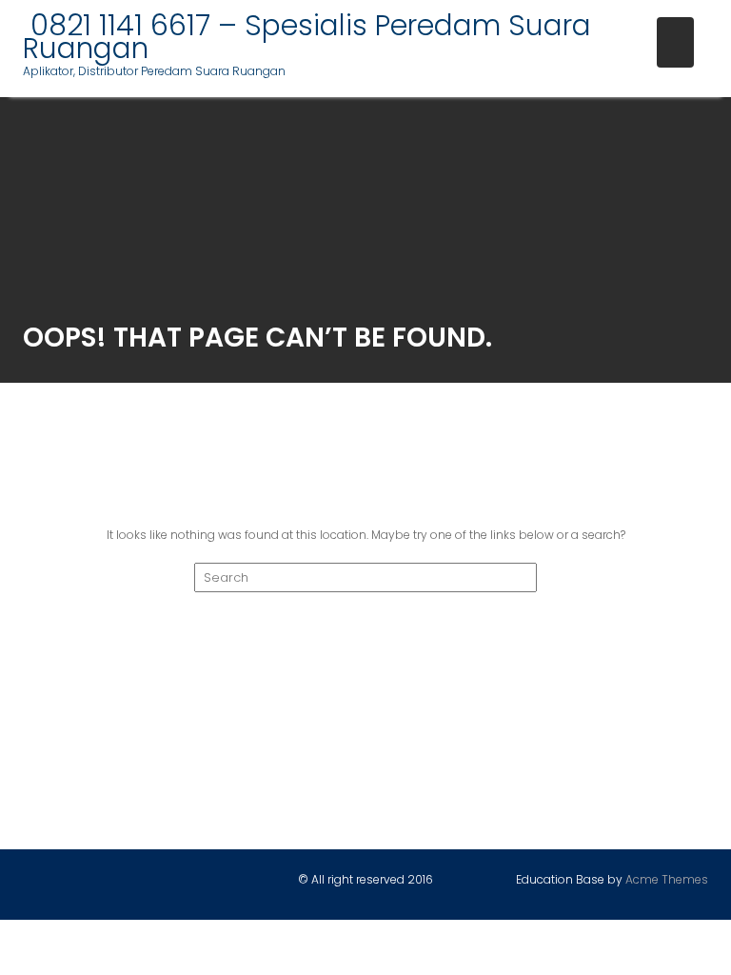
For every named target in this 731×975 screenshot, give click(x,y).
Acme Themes (666, 879)
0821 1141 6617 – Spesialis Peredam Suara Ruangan (307, 37)
